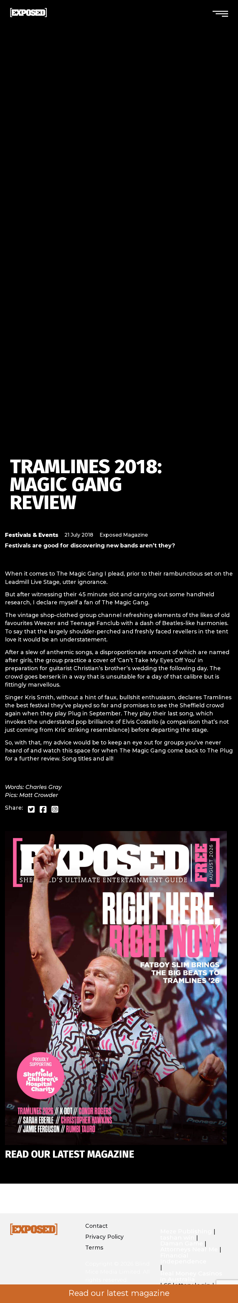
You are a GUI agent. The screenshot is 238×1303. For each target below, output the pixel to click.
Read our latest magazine (119, 1293)
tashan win (177, 1238)
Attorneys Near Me (189, 1249)
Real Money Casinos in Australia (191, 1277)
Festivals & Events (31, 535)
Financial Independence (183, 1259)
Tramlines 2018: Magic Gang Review (86, 484)
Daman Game (181, 1243)
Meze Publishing (186, 1231)
